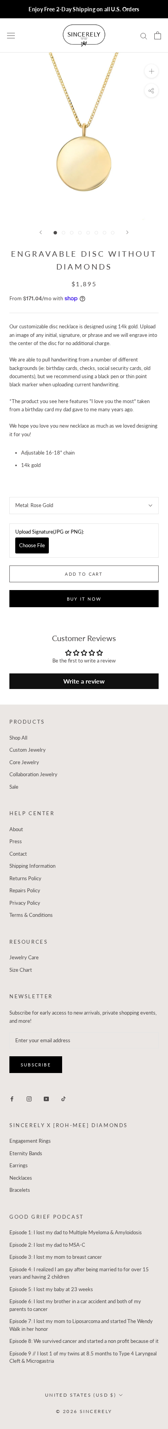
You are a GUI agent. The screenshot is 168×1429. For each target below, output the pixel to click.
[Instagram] (29, 1098)
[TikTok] (63, 1098)
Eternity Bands (25, 1153)
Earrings (18, 1165)
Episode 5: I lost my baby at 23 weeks (51, 1289)
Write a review (84, 681)
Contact (18, 854)
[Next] (127, 232)
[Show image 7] (104, 232)
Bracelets (19, 1190)
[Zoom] (151, 71)
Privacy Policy (24, 903)
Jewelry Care (24, 957)
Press (15, 841)
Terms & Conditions (31, 915)
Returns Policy (25, 878)
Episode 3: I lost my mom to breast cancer (55, 1257)
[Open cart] (157, 35)
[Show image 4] (80, 232)
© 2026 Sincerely (84, 1411)
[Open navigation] (11, 36)
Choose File (32, 545)
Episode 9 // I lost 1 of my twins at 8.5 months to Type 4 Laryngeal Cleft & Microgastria (83, 1357)
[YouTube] (46, 1098)
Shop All (18, 738)
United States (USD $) (80, 1395)
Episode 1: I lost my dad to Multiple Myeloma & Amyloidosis (75, 1232)
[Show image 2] (63, 232)
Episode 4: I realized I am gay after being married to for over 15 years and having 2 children (79, 1273)
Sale (13, 787)
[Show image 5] (88, 232)
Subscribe (36, 1064)
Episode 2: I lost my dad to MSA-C (47, 1245)
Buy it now (84, 598)
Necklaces (20, 1178)
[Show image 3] (71, 232)
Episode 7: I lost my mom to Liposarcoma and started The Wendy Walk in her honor (81, 1325)
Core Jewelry (24, 762)
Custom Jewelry (27, 750)
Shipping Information (32, 866)
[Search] (143, 35)
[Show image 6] (96, 232)
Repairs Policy (24, 890)
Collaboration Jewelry (33, 774)
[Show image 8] (112, 232)
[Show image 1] (55, 232)
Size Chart (20, 970)
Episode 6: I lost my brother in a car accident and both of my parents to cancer (75, 1305)
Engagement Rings (30, 1141)
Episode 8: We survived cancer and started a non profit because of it (84, 1341)
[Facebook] (11, 1098)
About (16, 829)
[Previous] (40, 232)
